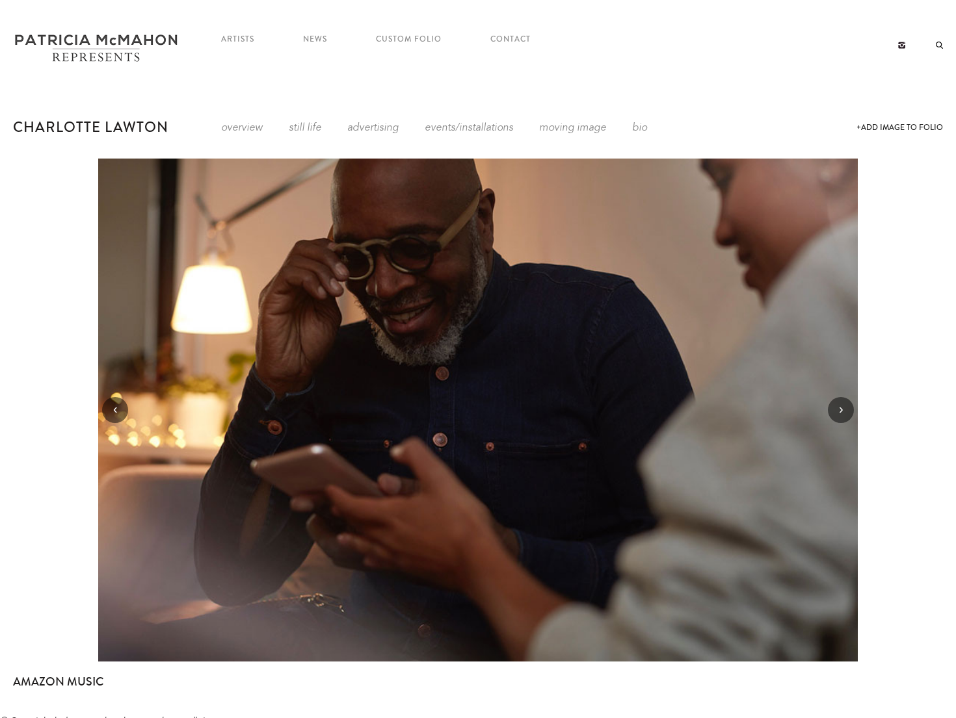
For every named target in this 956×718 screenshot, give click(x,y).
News (315, 39)
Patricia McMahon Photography (97, 48)
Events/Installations (469, 128)
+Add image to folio (899, 127)
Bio (639, 128)
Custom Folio (409, 39)
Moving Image (572, 128)
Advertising (373, 128)
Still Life (305, 128)
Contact (510, 39)
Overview (242, 128)
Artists (237, 39)
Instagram (901, 45)
